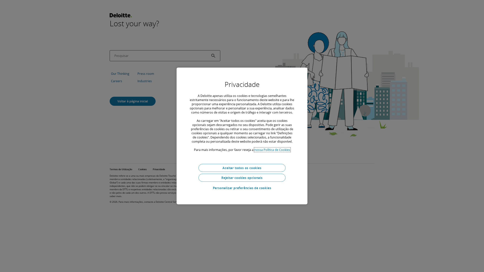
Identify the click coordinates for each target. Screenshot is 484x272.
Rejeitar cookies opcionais (242, 178)
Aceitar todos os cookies (242, 168)
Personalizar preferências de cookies (242, 188)
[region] (242, 136)
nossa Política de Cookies (272, 150)
